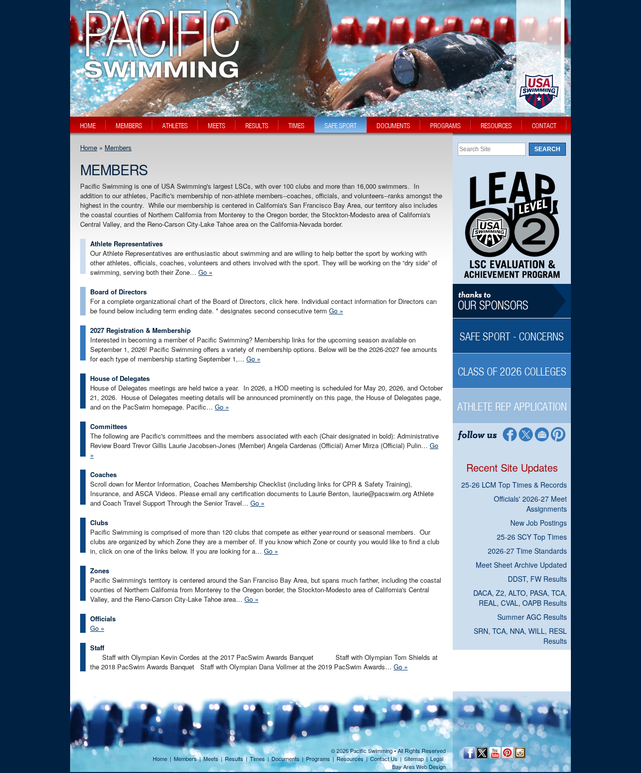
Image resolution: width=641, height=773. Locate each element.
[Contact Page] (542, 434)
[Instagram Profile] (519, 752)
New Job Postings (538, 523)
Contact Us (384, 758)
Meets (210, 758)
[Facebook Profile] (509, 434)
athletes (175, 126)
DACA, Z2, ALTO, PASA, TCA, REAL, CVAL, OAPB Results (520, 598)
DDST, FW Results (537, 579)
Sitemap (414, 758)
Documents (285, 758)
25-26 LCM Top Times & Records (514, 485)
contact (544, 126)
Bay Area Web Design (419, 766)
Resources (350, 758)
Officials (103, 618)
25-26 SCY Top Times (532, 537)
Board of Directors (118, 291)
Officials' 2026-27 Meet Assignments (530, 504)
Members (118, 147)
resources (496, 126)
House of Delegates (120, 378)
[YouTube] (494, 752)
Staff (97, 647)
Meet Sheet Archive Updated (521, 565)
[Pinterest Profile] (558, 434)
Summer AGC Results (532, 617)
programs (445, 126)
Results (234, 758)
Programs (318, 758)
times (296, 126)
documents (393, 126)
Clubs (99, 522)
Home (88, 147)
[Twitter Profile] (525, 434)
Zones (99, 570)
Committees (108, 426)
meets (216, 126)
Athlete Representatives (126, 243)
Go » (205, 272)
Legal (436, 758)
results (256, 126)
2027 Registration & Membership (140, 330)
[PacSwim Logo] (158, 70)
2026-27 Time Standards (527, 551)
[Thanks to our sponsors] (512, 301)
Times (257, 758)
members (129, 126)
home (88, 126)
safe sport (341, 126)
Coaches (103, 474)
